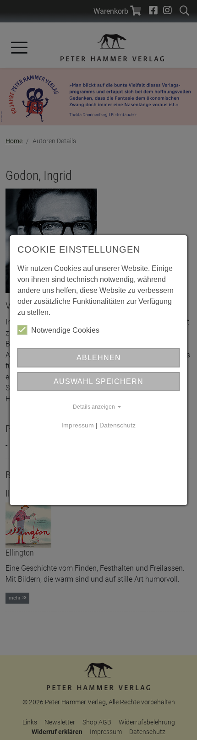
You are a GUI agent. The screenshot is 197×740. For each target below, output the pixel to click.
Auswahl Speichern (98, 381)
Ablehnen (99, 358)
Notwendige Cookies (65, 330)
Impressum (77, 425)
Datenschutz (117, 425)
